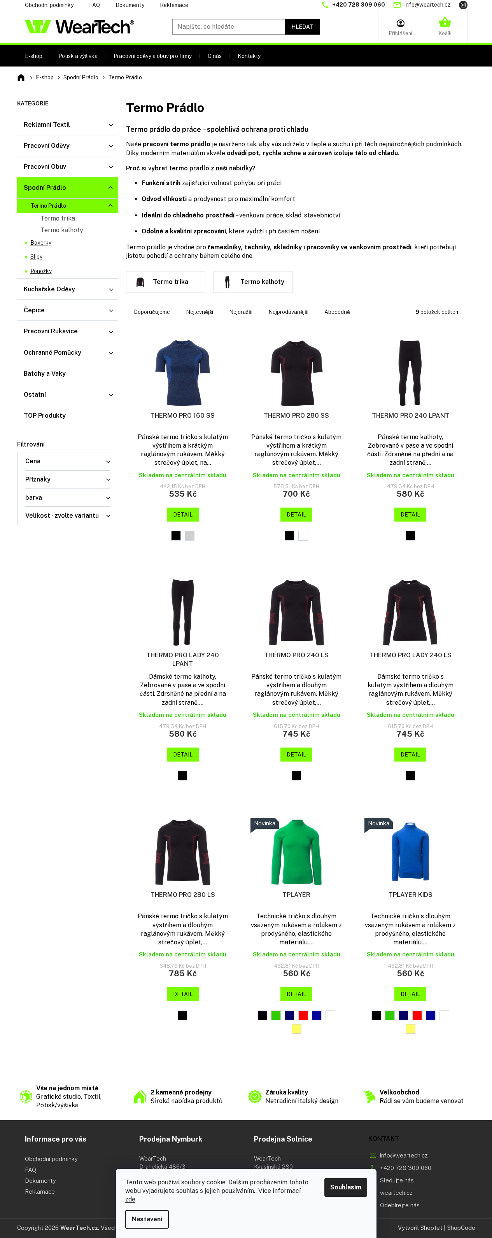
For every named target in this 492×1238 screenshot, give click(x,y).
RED (303, 1015)
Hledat (302, 27)
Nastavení (147, 1219)
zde (130, 1199)
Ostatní (35, 394)
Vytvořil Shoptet (420, 1227)
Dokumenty (130, 5)
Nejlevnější (199, 312)
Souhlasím (345, 1187)
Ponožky (41, 271)
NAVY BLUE (289, 1015)
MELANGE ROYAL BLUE (189, 536)
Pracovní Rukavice (51, 331)
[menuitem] (33, 56)
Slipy (36, 257)
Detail (183, 514)
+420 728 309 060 (405, 1167)
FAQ (94, 5)
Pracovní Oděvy (47, 145)
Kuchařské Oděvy (49, 289)
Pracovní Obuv (45, 166)
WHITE (303, 536)
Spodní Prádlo (45, 187)
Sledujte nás (397, 1180)
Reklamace (174, 5)
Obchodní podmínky (49, 5)
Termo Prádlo (48, 206)
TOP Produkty (45, 415)
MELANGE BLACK (176, 536)
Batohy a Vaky (45, 373)
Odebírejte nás (400, 1205)
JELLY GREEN (276, 1015)
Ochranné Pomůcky (52, 352)
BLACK (289, 536)
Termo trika (57, 218)
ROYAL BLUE (317, 1015)
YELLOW (296, 1029)
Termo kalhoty (61, 230)
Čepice (34, 310)
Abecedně (337, 312)
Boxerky (40, 243)
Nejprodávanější (288, 312)
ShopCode (461, 1227)
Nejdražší (240, 312)
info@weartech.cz (404, 1155)
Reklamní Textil (47, 124)
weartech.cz (396, 1192)
